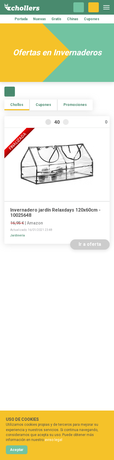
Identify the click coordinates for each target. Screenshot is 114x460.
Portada (21, 19)
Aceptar (16, 450)
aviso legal (53, 440)
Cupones (91, 19)
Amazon (35, 223)
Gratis (56, 19)
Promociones (75, 105)
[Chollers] (21, 7)
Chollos (16, 105)
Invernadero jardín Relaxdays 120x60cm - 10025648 (55, 212)
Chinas (72, 19)
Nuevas (39, 19)
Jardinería (17, 235)
